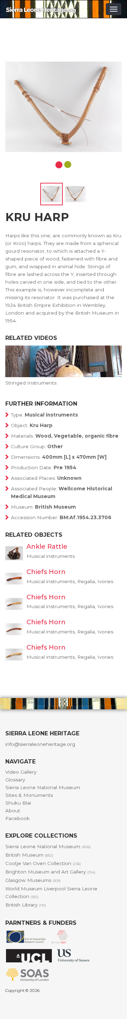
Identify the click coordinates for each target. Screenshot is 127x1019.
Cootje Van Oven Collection (43, 863)
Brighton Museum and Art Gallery (50, 872)
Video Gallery (20, 772)
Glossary (15, 779)
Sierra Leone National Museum (42, 787)
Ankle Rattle (46, 546)
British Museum (29, 855)
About (12, 810)
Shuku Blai (18, 803)
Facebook (17, 818)
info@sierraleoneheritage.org (40, 744)
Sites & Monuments (29, 795)
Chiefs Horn (46, 572)
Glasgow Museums (33, 880)
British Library (25, 905)
